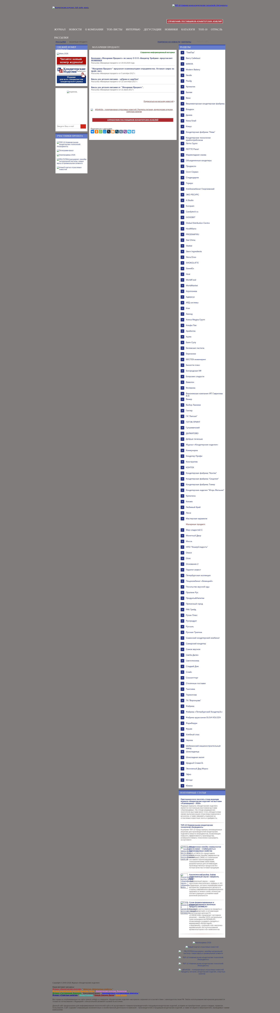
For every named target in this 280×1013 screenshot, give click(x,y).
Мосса (189, 541)
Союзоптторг (192, 677)
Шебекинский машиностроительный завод (203, 747)
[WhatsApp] (100, 131)
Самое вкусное (193, 649)
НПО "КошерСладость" (197, 547)
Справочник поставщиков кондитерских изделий (195, 21)
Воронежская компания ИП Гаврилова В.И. (204, 394)
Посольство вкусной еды (197, 587)
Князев (189, 501)
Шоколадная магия (195, 757)
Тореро (189, 183)
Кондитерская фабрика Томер (200, 484)
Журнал (59, 29)
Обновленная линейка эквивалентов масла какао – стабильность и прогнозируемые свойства (205, 849)
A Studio (190, 200)
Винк (188, 98)
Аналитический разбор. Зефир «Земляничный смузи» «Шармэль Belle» (204, 877)
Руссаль (190, 626)
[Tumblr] (121, 131)
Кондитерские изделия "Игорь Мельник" (205, 490)
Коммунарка (192, 450)
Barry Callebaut (193, 58)
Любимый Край (193, 507)
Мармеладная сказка (196, 155)
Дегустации (152, 29)
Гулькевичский (193, 427)
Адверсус (190, 297)
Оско (188, 558)
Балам (189, 92)
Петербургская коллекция (198, 575)
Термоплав (191, 695)
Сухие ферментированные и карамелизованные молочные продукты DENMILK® (202, 905)
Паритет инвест (193, 570)
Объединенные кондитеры (199, 160)
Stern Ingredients (194, 251)
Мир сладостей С (194, 530)
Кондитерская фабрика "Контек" (201, 473)
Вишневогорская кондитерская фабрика (205, 103)
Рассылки (61, 37)
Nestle (189, 75)
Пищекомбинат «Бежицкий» (199, 581)
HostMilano (191, 228)
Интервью (133, 29)
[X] (109, 131)
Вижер (189, 399)
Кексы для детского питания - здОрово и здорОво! (115, 79)
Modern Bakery (193, 69)
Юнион (189, 785)
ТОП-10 (202, 29)
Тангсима (190, 689)
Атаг (188, 308)
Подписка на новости (169, 42)
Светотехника (192, 660)
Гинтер (189, 410)
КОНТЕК (190, 467)
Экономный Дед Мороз (197, 768)
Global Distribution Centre (198, 223)
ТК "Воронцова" (193, 700)
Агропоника (191, 291)
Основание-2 (192, 564)
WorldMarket (192, 285)
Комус (189, 126)
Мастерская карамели (196, 518)
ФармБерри (191, 723)
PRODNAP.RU (192, 234)
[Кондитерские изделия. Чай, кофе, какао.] (71, 11)
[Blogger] (113, 131)
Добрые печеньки (194, 439)
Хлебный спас (193, 734)
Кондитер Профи (194, 456)
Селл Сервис (192, 172)
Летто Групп (191, 143)
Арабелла (190, 331)
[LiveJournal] (117, 131)
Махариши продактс (195, 524)
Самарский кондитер (196, 643)
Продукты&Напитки (195, 598)
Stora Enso (191, 257)
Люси (188, 513)
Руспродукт (191, 621)
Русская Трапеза (194, 632)
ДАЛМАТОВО (192, 433)
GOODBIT (190, 217)
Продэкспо (191, 166)
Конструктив (191, 462)
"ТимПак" (190, 52)
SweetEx (190, 268)
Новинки (171, 29)
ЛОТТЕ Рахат (192, 149)
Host (188, 274)
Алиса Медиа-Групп (195, 319)
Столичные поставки (196, 683)
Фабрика (190, 706)
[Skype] (129, 131)
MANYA (189, 64)
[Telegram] (133, 131)
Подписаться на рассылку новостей (158, 101)
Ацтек (188, 336)
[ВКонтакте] (92, 131)
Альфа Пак (191, 325)
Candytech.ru (192, 211)
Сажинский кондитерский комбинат (203, 638)
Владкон (190, 109)
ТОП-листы (114, 29)
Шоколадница (192, 751)
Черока (189, 740)
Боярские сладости (195, 376)
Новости (75, 29)
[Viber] (125, 131)
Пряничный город (194, 604)
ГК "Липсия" (191, 416)
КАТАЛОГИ (188, 29)
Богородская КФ (193, 371)
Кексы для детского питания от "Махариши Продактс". (117, 87)
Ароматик (190, 86)
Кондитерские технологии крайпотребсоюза (198, 138)
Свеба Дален (192, 655)
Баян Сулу (191, 342)
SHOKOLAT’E (192, 263)
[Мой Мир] (104, 131)
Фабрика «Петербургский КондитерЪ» (204, 712)
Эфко (188, 774)
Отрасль (216, 29)
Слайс (189, 672)
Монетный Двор (193, 535)
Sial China (190, 240)
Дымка (189, 115)
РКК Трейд (191, 609)
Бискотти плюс (193, 365)
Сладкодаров (192, 177)
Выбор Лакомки (193, 405)
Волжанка (190, 388)
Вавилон (190, 382)
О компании (94, 29)
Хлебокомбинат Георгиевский (200, 189)
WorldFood (191, 280)
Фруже (189, 729)
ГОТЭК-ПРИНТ (193, 422)
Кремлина (191, 496)
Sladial (189, 246)
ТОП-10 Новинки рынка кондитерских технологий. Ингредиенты (197, 826)
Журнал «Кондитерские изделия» (202, 444)
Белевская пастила (195, 348)
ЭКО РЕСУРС (192, 194)
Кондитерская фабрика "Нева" (200, 132)
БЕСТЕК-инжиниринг (196, 359)
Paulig (189, 81)
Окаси (189, 552)
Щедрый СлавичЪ (194, 763)
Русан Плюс (191, 615)
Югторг (189, 780)
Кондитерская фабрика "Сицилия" (202, 479)
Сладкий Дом (192, 666)
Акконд (189, 314)
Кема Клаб (191, 121)
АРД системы (192, 302)
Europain (190, 206)
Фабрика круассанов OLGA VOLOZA (203, 717)
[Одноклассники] (96, 131)
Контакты (186, 42)
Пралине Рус (192, 592)
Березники (191, 354)
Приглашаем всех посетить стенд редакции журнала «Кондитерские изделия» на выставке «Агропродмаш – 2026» (201, 801)
